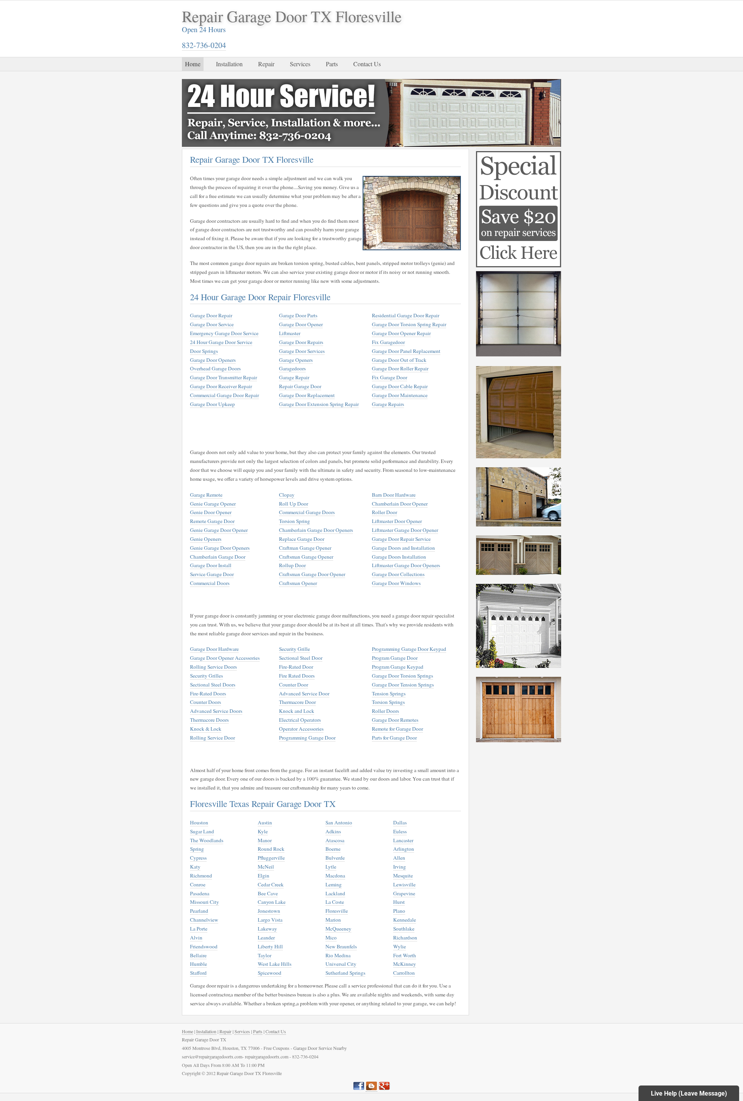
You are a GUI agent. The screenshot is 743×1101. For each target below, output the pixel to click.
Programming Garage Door (307, 737)
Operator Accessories (301, 728)
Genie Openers (205, 538)
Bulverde (335, 857)
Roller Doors (385, 710)
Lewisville (404, 884)
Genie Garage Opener (213, 503)
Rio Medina (338, 955)
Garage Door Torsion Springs (402, 675)
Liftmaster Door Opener (397, 521)
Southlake (403, 928)
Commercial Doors (209, 583)
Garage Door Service (212, 324)
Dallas (400, 822)
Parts (332, 64)
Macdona (335, 875)
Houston (199, 822)
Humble (198, 963)
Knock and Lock (296, 710)
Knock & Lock (205, 728)
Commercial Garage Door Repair (224, 395)
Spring (197, 848)
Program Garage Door (395, 657)
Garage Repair (294, 377)
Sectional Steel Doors (212, 684)
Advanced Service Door (304, 693)
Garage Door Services (302, 351)
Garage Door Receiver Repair (221, 386)
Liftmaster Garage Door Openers (406, 565)
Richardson (405, 937)
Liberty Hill (270, 946)
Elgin (263, 875)
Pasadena (199, 893)
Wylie (399, 946)
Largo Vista (270, 919)
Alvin (196, 937)
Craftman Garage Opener (305, 547)
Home (192, 64)
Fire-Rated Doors (208, 693)
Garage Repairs (388, 404)
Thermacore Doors (209, 719)
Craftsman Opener (298, 583)
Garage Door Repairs (301, 342)
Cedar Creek (271, 884)
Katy (195, 866)
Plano (399, 910)
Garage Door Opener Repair (401, 333)
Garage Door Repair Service (401, 538)
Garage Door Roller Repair (400, 368)
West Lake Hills (274, 963)
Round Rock (271, 848)
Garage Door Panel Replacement (406, 351)
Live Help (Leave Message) (689, 1093)
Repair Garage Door (300, 386)
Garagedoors (292, 368)
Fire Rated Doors (297, 675)
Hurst (399, 901)
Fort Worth (404, 955)
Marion (333, 919)
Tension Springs (389, 693)
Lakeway (267, 928)
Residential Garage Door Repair (405, 315)
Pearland (199, 910)
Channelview (204, 919)
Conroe (197, 884)
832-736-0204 (204, 45)
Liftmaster (289, 333)
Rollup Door (292, 565)
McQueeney (338, 928)
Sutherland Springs (345, 972)
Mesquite (403, 875)
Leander (266, 937)
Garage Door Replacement (307, 395)
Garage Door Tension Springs (403, 684)
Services (300, 64)
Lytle (330, 866)
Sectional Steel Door (300, 657)
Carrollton (404, 972)
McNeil (266, 866)
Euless (400, 831)
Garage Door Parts (298, 315)
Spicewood (269, 972)
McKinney (404, 963)
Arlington (403, 848)
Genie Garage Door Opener (219, 529)
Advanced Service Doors (216, 710)
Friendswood (203, 946)
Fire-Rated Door (296, 666)
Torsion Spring (294, 521)
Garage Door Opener (301, 324)
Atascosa (334, 840)
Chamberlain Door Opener (400, 503)
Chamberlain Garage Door (217, 556)
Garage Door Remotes (395, 719)
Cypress (198, 857)
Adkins (333, 831)
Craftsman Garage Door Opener (312, 574)
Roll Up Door (293, 503)
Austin (265, 822)
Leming (333, 884)
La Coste (334, 901)
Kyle (263, 831)
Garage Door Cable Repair (400, 386)
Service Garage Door (212, 574)
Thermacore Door (297, 701)
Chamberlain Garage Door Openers (316, 529)
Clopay (286, 494)
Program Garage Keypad (397, 666)
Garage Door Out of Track (399, 359)
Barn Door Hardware (394, 494)
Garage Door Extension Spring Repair (319, 404)
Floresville (336, 910)
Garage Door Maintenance (400, 395)
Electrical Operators (300, 719)
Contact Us (367, 64)
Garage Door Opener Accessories (225, 657)
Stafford (198, 972)
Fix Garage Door (389, 377)
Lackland (335, 893)
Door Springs (204, 351)
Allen (399, 857)
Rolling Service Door (212, 737)
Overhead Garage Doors (215, 368)
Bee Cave (268, 893)
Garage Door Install (210, 565)
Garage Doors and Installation (403, 547)
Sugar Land (202, 831)
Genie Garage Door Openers (220, 547)
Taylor (264, 955)
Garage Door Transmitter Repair (223, 377)
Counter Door (293, 684)
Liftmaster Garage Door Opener (405, 529)
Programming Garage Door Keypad (409, 648)
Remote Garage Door (212, 521)
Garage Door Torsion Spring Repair (409, 324)
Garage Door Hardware (214, 648)
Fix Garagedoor (388, 342)
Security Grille (294, 648)
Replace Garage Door (301, 538)
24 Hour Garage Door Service (221, 342)
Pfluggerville (271, 857)
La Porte (198, 928)
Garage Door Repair (211, 315)
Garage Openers (296, 359)
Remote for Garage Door (397, 728)
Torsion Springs (388, 701)
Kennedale (404, 919)
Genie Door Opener (210, 512)
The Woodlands (206, 840)
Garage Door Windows (396, 583)
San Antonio (338, 822)
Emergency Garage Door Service (224, 333)
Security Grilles (206, 675)
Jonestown (269, 910)
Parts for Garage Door (394, 737)
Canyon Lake (272, 901)
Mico (331, 937)
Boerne (333, 848)
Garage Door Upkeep (212, 404)
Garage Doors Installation (399, 556)
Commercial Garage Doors (307, 512)
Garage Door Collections (398, 574)
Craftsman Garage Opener (306, 556)
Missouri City (204, 901)
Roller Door (384, 512)
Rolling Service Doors (213, 666)
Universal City (340, 963)
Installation (229, 64)
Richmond (201, 875)
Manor (265, 840)
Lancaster (403, 840)
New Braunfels (341, 946)
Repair (266, 64)
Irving (399, 866)
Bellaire (198, 955)
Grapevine (404, 893)
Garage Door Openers (213, 359)
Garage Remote (206, 494)
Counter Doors (205, 701)
